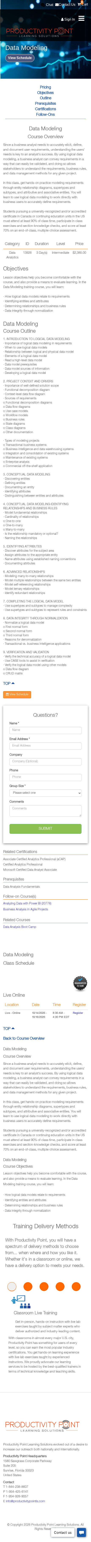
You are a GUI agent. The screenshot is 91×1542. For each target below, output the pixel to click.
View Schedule (20, 58)
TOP (7, 684)
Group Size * (18, 786)
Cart (84, 3)
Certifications (45, 109)
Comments (17, 802)
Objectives (45, 93)
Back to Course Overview (23, 1039)
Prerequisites (45, 104)
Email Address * (20, 739)
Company (16, 755)
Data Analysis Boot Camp (19, 927)
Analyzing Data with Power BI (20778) (27, 903)
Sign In (69, 19)
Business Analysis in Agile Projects (25, 909)
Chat (49, 5)
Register (78, 1013)
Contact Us (67, 4)
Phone (14, 770)
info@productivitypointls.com (25, 1501)
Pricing (45, 88)
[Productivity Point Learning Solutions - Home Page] (42, 1428)
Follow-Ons (45, 115)
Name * (14, 723)
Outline (45, 98)
